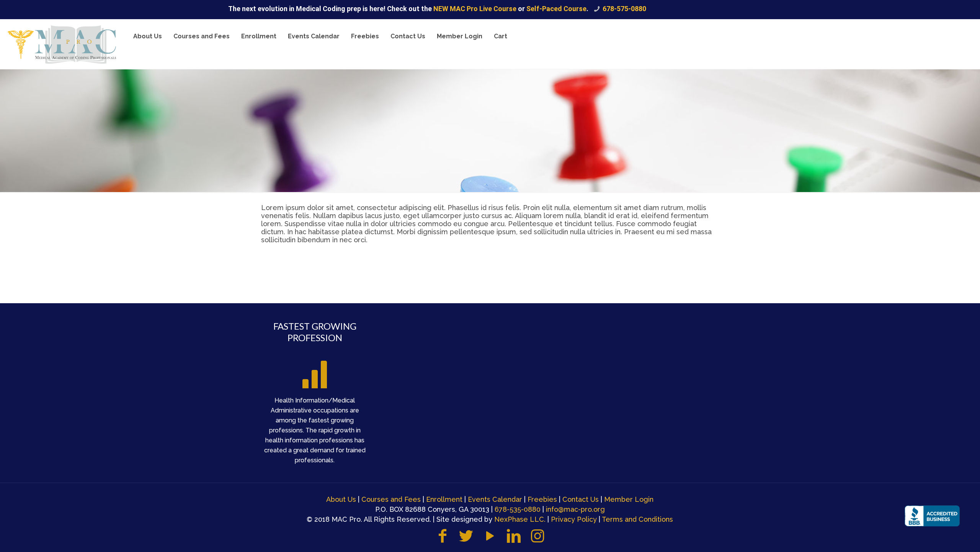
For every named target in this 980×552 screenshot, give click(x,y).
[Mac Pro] (62, 44)
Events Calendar (495, 499)
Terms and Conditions (637, 519)
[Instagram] (537, 539)
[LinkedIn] (513, 539)
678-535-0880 (518, 509)
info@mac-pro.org (575, 509)
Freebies (542, 499)
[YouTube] (490, 539)
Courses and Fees (391, 499)
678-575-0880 (624, 9)
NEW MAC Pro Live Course (475, 9)
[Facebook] (442, 539)
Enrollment (444, 499)
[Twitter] (466, 539)
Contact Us (580, 499)
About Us (341, 499)
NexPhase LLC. (520, 519)
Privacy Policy (574, 519)
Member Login (628, 499)
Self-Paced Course (556, 9)
